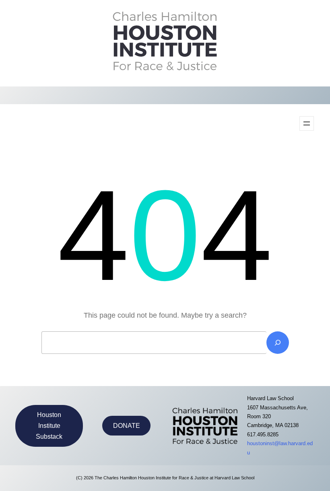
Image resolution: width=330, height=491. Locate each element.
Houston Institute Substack (49, 425)
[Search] (277, 342)
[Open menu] (306, 123)
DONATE (126, 425)
